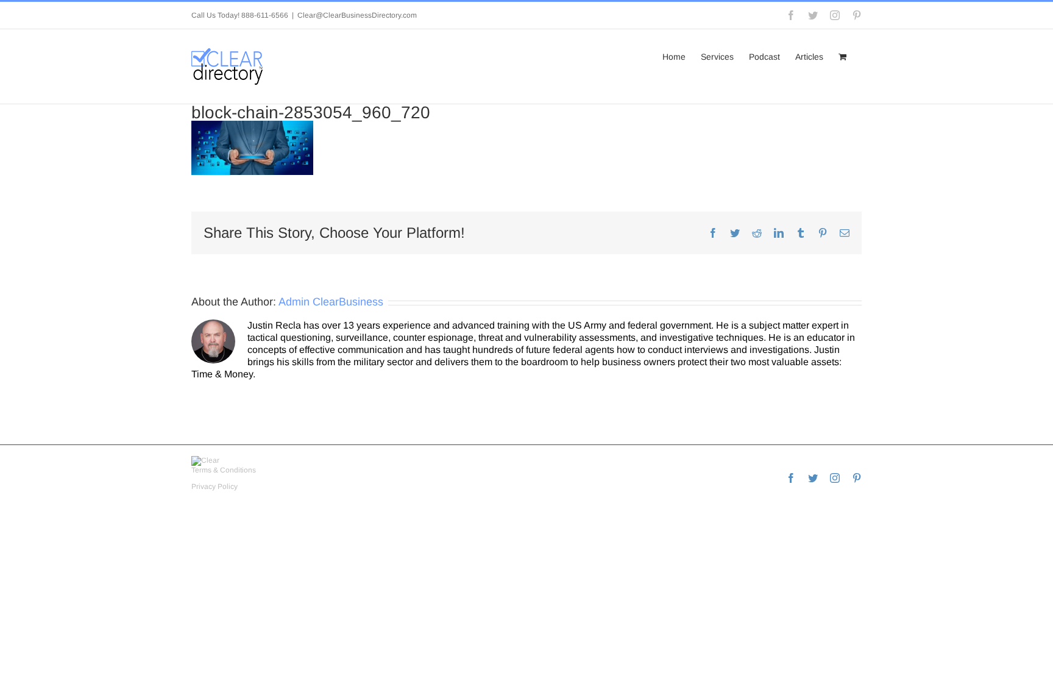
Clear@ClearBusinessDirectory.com (357, 15)
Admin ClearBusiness (330, 302)
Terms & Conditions (223, 470)
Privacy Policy (214, 486)
